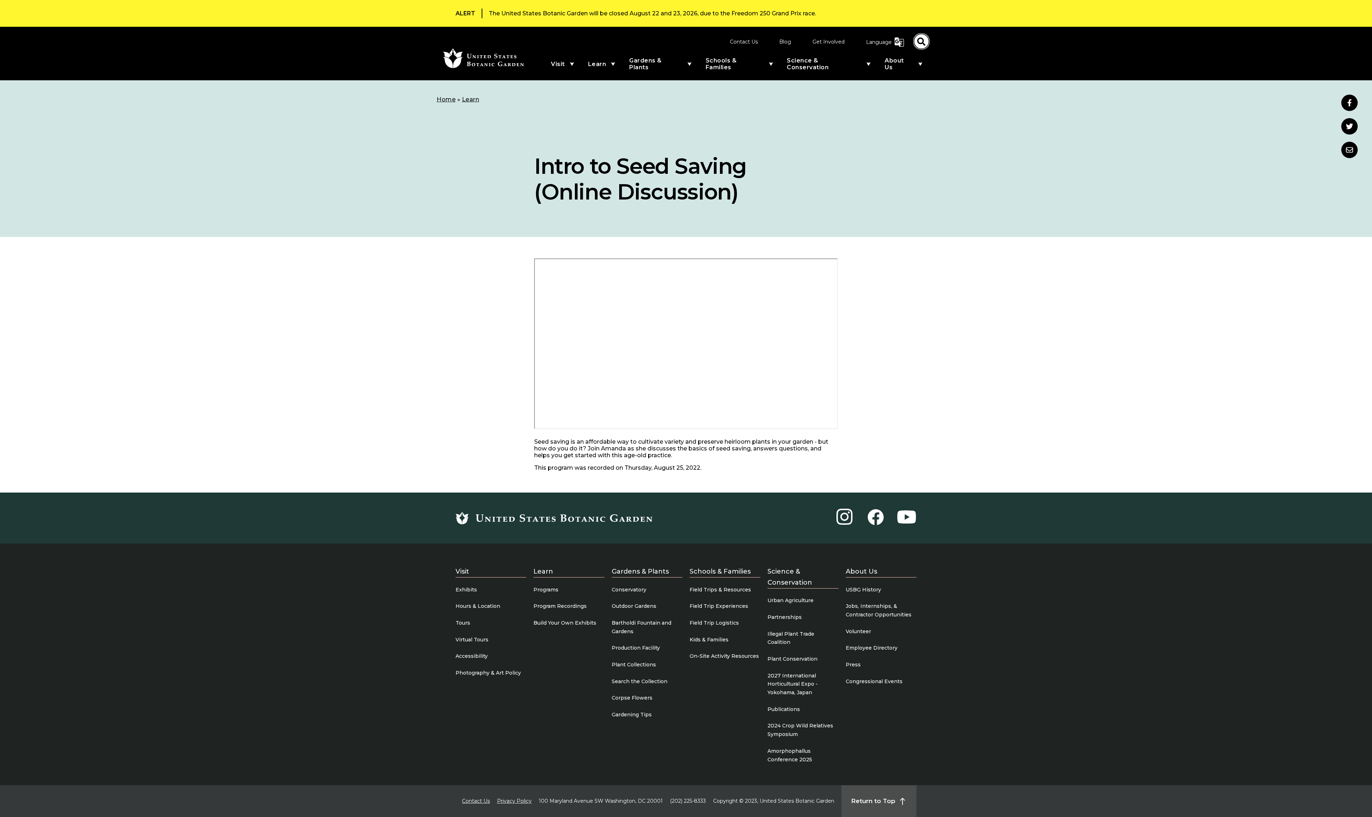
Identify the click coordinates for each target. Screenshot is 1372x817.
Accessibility (472, 656)
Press (853, 664)
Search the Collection (639, 681)
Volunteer (858, 631)
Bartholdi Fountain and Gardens (641, 627)
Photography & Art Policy (488, 673)
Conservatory (629, 589)
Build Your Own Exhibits (564, 623)
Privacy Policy (514, 801)
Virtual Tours (472, 639)
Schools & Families (721, 64)
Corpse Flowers (632, 698)
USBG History (863, 589)
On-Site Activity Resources (724, 656)
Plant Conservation (792, 659)
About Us (894, 64)
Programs (545, 589)
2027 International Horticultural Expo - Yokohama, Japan (792, 684)
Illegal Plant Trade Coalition (790, 638)
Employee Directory (872, 648)
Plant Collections (634, 664)
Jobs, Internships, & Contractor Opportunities (878, 610)
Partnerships (784, 617)
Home (446, 99)
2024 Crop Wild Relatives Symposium (800, 729)
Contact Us (744, 42)
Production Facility (636, 648)
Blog (785, 42)
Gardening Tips (632, 714)
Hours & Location (478, 606)
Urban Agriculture (790, 600)
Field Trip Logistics (714, 623)
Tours (463, 623)
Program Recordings (560, 606)
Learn (597, 64)
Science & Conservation (808, 64)
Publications (783, 709)
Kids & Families (709, 639)
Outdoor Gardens (634, 606)
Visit (558, 64)
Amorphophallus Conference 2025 (789, 755)
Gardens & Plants (645, 64)
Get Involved (828, 42)
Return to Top (873, 801)
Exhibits (466, 589)
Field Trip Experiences (719, 606)
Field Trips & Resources (720, 589)
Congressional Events (874, 681)
